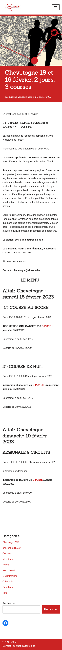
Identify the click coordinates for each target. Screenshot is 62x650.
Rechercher (8, 603)
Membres (7, 559)
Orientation (8, 581)
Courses (7, 553)
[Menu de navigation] (56, 7)
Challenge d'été (10, 542)
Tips (4, 592)
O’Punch (38, 479)
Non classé (8, 570)
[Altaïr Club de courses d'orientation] (12, 7)
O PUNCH (38, 385)
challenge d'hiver (11, 547)
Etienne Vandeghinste (20, 97)
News (5, 564)
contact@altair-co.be (24, 645)
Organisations (10, 575)
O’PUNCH (47, 326)
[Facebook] (5, 623)
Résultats (7, 587)
